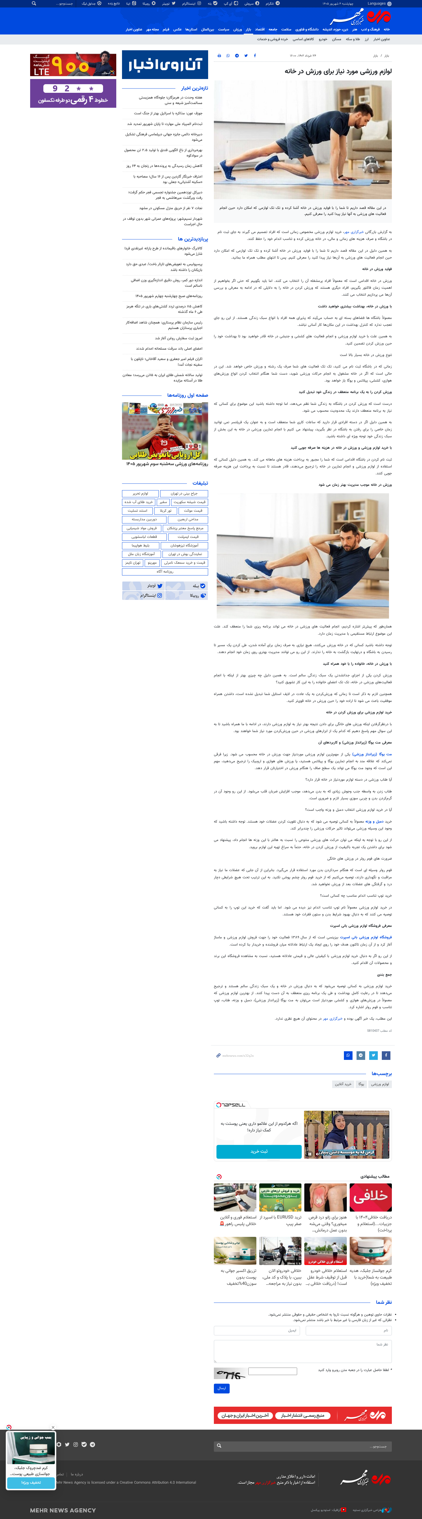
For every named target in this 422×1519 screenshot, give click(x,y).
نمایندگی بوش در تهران (185, 554)
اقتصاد (260, 29)
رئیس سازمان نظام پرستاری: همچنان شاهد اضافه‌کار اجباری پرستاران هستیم (164, 325)
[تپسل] (219, 1105)
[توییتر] (67, 1445)
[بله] (84, 1445)
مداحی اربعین (188, 519)
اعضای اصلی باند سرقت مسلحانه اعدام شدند (169, 349)
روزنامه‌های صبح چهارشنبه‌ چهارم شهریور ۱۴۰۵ (168, 296)
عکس (177, 29)
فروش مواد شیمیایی (142, 528)
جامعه (273, 29)
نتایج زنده (114, 3)
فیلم (166, 29)
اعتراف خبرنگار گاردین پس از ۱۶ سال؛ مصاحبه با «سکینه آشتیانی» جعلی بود (167, 179)
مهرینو (152, 563)
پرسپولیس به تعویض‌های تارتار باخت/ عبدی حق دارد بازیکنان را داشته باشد (164, 267)
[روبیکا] (59, 1445)
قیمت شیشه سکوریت (190, 502)
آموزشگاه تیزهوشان (184, 545)
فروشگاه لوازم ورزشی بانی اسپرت (366, 937)
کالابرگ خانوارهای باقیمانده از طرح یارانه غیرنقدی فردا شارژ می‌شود (163, 251)
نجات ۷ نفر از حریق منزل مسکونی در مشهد (170, 208)
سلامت (286, 29)
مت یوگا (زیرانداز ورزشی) (372, 754)
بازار (248, 29)
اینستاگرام (189, 3)
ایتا (128, 3)
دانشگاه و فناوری (307, 29)
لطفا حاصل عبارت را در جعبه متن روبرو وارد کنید (355, 1370)
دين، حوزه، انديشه (335, 29)
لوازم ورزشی (380, 1084)
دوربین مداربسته (144, 519)
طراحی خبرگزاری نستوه (367, 1510)
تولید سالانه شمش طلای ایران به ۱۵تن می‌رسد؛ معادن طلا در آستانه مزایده (162, 378)
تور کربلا (165, 511)
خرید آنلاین (343, 1084)
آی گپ (228, 3)
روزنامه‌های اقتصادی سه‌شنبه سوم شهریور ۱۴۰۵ (165, 464)
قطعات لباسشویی (144, 537)
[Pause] (309, 1154)
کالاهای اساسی (303, 39)
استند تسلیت (137, 511)
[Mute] (317, 1154)
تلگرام (270, 3)
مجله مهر (152, 29)
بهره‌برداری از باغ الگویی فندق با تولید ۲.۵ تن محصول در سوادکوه (163, 153)
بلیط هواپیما (141, 545)
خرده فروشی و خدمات (272, 39)
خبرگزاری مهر (354, 232)
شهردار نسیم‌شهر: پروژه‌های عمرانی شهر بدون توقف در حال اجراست (162, 221)
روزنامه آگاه (165, 572)
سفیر (163, 502)
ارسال (222, 1388)
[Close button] (53, 1427)
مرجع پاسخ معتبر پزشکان (185, 528)
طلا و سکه (353, 39)
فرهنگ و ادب (370, 29)
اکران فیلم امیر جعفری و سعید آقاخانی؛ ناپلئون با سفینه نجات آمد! (166, 361)
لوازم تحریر (140, 493)
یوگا (361, 1084)
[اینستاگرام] (75, 1445)
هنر (354, 29)
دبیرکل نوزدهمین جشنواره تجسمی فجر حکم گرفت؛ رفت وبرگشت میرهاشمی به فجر (165, 195)
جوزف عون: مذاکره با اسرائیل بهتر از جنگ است (168, 113)
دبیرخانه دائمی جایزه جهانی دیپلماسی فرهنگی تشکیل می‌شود (163, 137)
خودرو (323, 39)
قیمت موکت (193, 511)
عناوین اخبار (381, 39)
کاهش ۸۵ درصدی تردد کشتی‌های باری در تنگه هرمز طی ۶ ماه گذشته (164, 309)
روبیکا (147, 3)
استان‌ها (191, 29)
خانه (387, 29)
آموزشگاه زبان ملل (141, 554)
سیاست (223, 29)
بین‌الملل (207, 29)
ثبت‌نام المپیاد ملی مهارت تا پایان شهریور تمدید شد (164, 124)
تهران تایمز (132, 563)
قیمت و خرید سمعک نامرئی (184, 563)
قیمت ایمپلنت (188, 537)
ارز (367, 39)
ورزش (237, 29)
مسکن (336, 39)
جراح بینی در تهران (184, 493)
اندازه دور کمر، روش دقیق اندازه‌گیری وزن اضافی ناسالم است (166, 283)
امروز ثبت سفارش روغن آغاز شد (178, 338)
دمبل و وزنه (375, 822)
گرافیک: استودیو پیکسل (326, 1510)
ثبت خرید (259, 1151)
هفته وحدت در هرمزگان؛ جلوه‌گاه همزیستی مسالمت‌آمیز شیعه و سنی (170, 100)
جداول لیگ (89, 3)
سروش (249, 3)
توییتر (166, 3)
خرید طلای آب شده (139, 502)
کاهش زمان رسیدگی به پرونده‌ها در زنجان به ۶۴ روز (164, 166)
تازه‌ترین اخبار (194, 88)
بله (210, 3)
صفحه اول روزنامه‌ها (187, 395)
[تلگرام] (92, 1445)
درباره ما (77, 1474)
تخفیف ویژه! (31, 1483)
